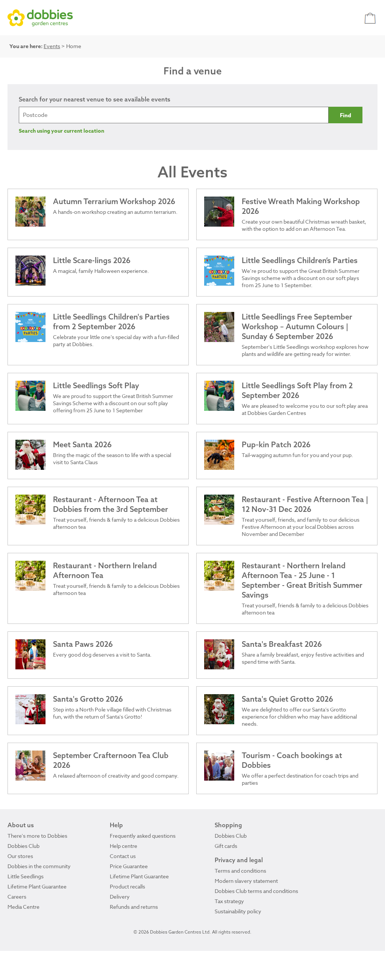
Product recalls (127, 886)
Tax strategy (229, 901)
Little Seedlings (26, 876)
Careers (17, 896)
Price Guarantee (129, 866)
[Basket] (370, 18)
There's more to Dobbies (37, 835)
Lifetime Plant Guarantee (37, 886)
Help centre (123, 845)
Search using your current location (61, 131)
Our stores (20, 856)
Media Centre (23, 906)
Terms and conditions (240, 870)
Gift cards (226, 845)
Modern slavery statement (246, 880)
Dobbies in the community (39, 866)
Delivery (120, 896)
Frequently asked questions (143, 835)
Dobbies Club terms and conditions (256, 890)
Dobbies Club (23, 845)
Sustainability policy (238, 911)
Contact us (123, 856)
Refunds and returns (134, 906)
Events (52, 46)
